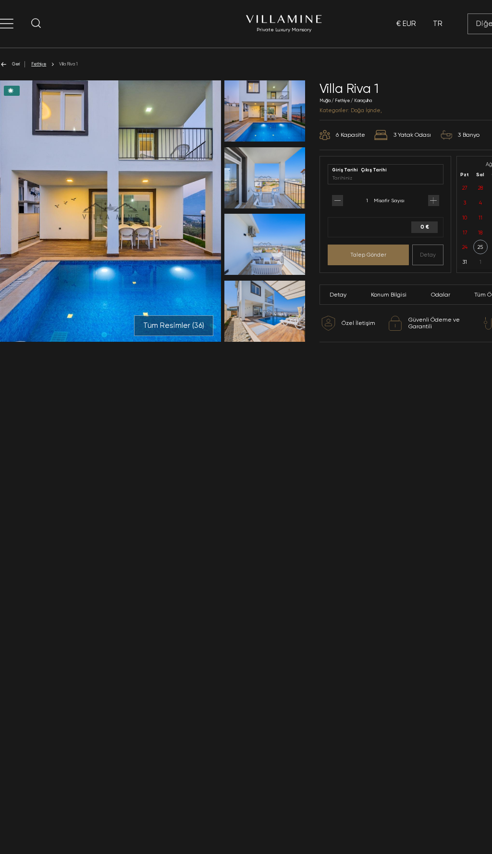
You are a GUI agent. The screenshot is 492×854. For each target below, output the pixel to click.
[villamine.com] (6, 23)
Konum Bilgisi (388, 294)
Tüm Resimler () (173, 325)
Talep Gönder (368, 254)
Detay (428, 254)
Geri (16, 63)
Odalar (440, 294)
